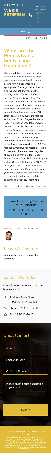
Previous (32, 37)
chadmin (9, 186)
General (31, 186)
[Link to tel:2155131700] (31, 15)
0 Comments (41, 186)
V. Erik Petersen (14, 12)
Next (42, 37)
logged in (23, 255)
